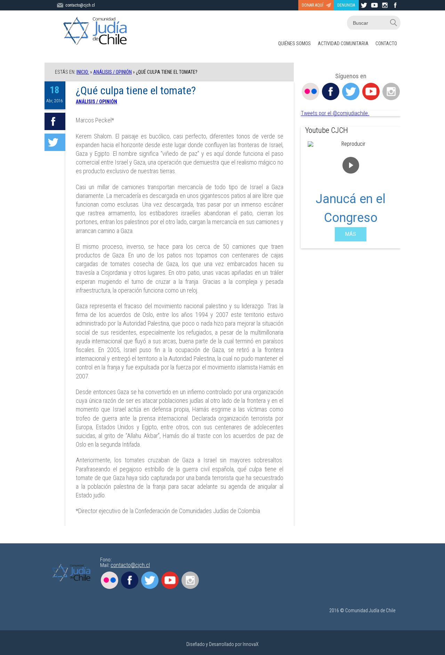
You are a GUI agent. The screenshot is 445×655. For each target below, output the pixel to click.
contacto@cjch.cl (80, 5)
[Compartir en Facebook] (54, 121)
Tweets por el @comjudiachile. (335, 113)
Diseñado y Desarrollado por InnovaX (222, 644)
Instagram (391, 91)
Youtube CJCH (326, 130)
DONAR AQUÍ (312, 5)
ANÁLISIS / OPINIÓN (112, 72)
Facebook (330, 91)
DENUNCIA (346, 5)
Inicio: (82, 72)
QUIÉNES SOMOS (294, 43)
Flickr (310, 91)
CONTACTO (386, 43)
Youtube (371, 91)
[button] (311, 191)
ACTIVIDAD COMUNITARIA (343, 43)
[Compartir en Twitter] (54, 142)
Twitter (350, 91)
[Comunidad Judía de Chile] (96, 31)
